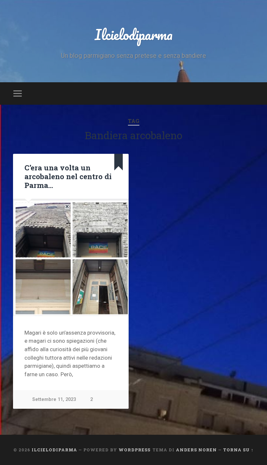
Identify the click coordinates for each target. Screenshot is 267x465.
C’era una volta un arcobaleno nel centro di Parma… (68, 176)
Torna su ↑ (238, 449)
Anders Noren (196, 449)
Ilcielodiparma (134, 34)
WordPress (134, 449)
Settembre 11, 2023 (54, 399)
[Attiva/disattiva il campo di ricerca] (250, 93)
